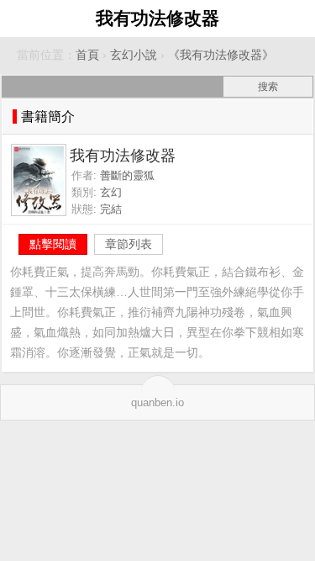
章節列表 (128, 244)
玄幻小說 (133, 55)
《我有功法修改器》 (221, 55)
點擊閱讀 (52, 244)
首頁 (87, 55)
